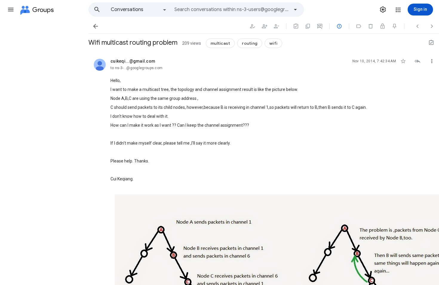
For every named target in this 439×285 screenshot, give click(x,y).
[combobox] (231, 9)
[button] (11, 9)
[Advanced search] (295, 9)
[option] (139, 9)
